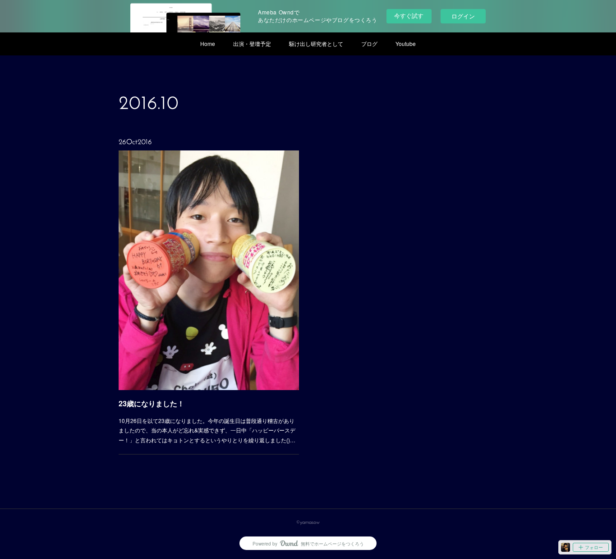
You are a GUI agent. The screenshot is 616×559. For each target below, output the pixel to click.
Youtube (405, 43)
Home (207, 43)
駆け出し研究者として (316, 43)
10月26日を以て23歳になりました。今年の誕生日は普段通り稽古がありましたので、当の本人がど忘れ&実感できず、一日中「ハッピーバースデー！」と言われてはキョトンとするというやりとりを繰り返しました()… (207, 430)
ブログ (369, 43)
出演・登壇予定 (252, 43)
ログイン (463, 16)
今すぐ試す (408, 15)
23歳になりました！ (151, 403)
